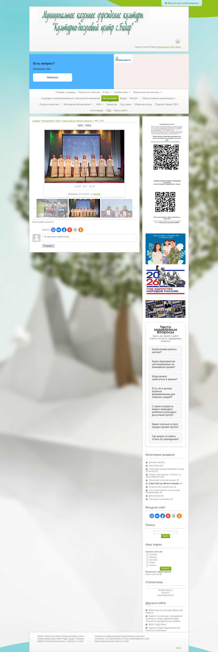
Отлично (153, 554)
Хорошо (153, 557)
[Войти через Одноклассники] (80, 229)
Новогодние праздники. (159, 499)
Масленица (154, 466)
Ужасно (152, 565)
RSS (173, 47)
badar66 (96, 194)
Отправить (48, 246)
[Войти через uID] (53, 229)
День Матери (155, 496)
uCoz (178, 648)
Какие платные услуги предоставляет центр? (165, 425)
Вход (178, 47)
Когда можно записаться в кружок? (164, 378)
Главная (36, 121)
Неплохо (153, 560)
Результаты (151, 572)
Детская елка (155, 462)
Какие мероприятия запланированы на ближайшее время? (163, 364)
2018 (58, 121)
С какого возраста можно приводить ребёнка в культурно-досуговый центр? (164, 410)
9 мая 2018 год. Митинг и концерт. (77, 121)
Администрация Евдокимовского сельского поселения (163, 629)
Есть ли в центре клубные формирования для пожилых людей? (163, 392)
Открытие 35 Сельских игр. (161, 487)
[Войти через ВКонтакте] (58, 229)
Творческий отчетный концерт (162, 480)
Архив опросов (164, 572)
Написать (52, 77)
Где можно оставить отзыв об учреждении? (165, 438)
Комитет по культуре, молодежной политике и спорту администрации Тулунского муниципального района (164, 618)
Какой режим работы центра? (164, 350)
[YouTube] (178, 41)
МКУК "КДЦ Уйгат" (158, 624)
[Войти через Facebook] (64, 229)
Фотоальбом (47, 121)
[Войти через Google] (75, 229)
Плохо (152, 562)
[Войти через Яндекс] (69, 229)
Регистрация (163, 47)
